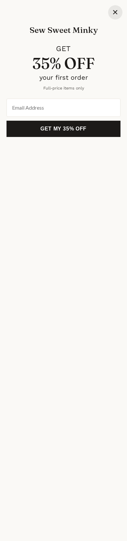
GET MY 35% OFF (63, 128)
